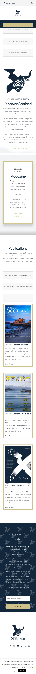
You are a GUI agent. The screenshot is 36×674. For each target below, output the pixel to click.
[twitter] (11, 646)
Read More (9, 364)
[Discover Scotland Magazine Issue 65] (18, 306)
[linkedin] (25, 646)
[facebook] (7, 646)
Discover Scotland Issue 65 (16, 344)
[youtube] (18, 646)
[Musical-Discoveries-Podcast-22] (18, 447)
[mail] (29, 646)
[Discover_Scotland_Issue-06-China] (18, 375)
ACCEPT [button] (21, 671)
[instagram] (14, 646)
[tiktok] (22, 646)
